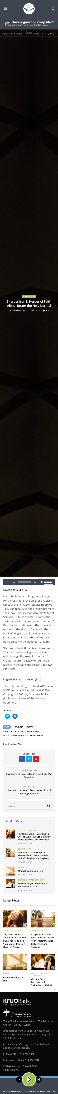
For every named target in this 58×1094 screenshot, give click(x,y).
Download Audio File (15, 590)
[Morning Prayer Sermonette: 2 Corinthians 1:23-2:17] (10, 883)
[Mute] (41, 582)
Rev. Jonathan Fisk (17, 311)
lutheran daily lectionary (15, 736)
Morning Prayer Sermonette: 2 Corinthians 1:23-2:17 (32, 885)
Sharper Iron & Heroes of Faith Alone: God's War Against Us (29, 775)
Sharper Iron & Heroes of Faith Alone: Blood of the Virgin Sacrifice (29, 792)
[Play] (7, 582)
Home (28, 32)
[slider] (48, 582)
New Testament (37, 736)
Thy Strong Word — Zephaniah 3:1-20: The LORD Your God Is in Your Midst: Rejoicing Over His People (34, 836)
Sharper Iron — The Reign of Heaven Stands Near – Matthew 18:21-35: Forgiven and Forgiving (33, 855)
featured (19, 727)
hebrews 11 (31, 727)
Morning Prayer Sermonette (32, 880)
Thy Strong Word (27, 830)
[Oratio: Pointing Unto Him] (10, 871)
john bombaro (32, 731)
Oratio (21, 867)
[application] (29, 582)
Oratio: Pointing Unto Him (30, 870)
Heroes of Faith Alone (13, 731)
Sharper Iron (29, 296)
